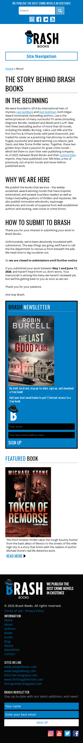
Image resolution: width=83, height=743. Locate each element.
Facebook (38, 19)
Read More (14, 556)
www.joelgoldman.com (20, 667)
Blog (7, 641)
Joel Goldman (47, 112)
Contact (9, 654)
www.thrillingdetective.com (23, 679)
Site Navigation (41, 56)
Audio (8, 637)
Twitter (45, 19)
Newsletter (12, 650)
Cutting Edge (68, 155)
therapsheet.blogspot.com (23, 684)
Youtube (52, 19)
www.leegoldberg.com (20, 671)
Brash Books (41, 39)
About (8, 624)
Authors (10, 629)
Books (8, 633)
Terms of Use (13, 611)
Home (9, 68)
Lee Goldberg (24, 112)
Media (8, 646)
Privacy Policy (34, 611)
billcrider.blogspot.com (20, 675)
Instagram (31, 19)
